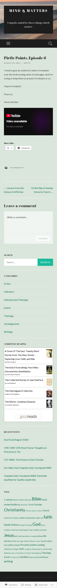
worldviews (43, 557)
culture (40, 511)
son (12, 553)
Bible (36, 498)
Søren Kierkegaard (13, 394)
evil (41, 518)
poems (7, 307)
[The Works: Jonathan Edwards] (49, 406)
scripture (28, 549)
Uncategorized (17, 167)
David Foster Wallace (11, 518)
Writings (8, 331)
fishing (21, 525)
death (22, 518)
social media (47, 549)
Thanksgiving (36, 553)
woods (31, 557)
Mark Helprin (11, 362)
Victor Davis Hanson (13, 374)
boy (19, 505)
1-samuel (8, 499)
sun (16, 553)
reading (41, 544)
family (7, 524)
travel (7, 557)
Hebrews (15, 530)
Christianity (14, 509)
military (26, 541)
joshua (40, 536)
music (38, 541)
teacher (21, 553)
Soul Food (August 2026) (16, 439)
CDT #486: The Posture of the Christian (24, 459)
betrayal (28, 500)
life (44, 536)
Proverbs (24, 544)
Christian (38, 504)
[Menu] (8, 43)
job (15, 536)
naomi (43, 541)
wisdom (24, 556)
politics (11, 545)
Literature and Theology (16, 299)
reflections (8, 549)
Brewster (24, 505)
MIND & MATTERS (28, 10)
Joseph (33, 536)
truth (17, 557)
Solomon (7, 553)
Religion (16, 549)
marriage (20, 541)
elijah (38, 518)
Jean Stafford (11, 383)
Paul (5, 545)
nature (49, 541)
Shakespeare (37, 549)
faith (48, 516)
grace (43, 525)
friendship (28, 525)
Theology (9, 315)
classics (34, 511)
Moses (32, 541)
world (36, 557)
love (14, 541)
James (36, 530)
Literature (9, 291)
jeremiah (43, 530)
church (28, 511)
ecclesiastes (30, 518)
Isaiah (31, 530)
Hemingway (23, 530)
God (36, 524)
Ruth (21, 549)
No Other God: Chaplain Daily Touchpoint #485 (27, 467)
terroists (27, 553)
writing (8, 561)
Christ (30, 504)
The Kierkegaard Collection (19, 390)
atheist (22, 500)
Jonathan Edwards (13, 405)
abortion (16, 500)
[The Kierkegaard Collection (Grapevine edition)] (49, 396)
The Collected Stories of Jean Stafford (24, 380)
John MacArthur (24, 536)
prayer (17, 545)
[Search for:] (28, 262)
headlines (7, 530)
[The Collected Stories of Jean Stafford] (49, 385)
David (46, 510)
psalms (33, 544)
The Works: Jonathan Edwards (20, 401)
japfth (27, 63)
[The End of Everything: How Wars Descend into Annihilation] (49, 373)
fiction (7, 283)
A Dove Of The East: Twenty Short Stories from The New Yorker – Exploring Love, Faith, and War (22, 355)
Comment (43, 238)
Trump (12, 557)
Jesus (9, 535)
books (14, 504)
